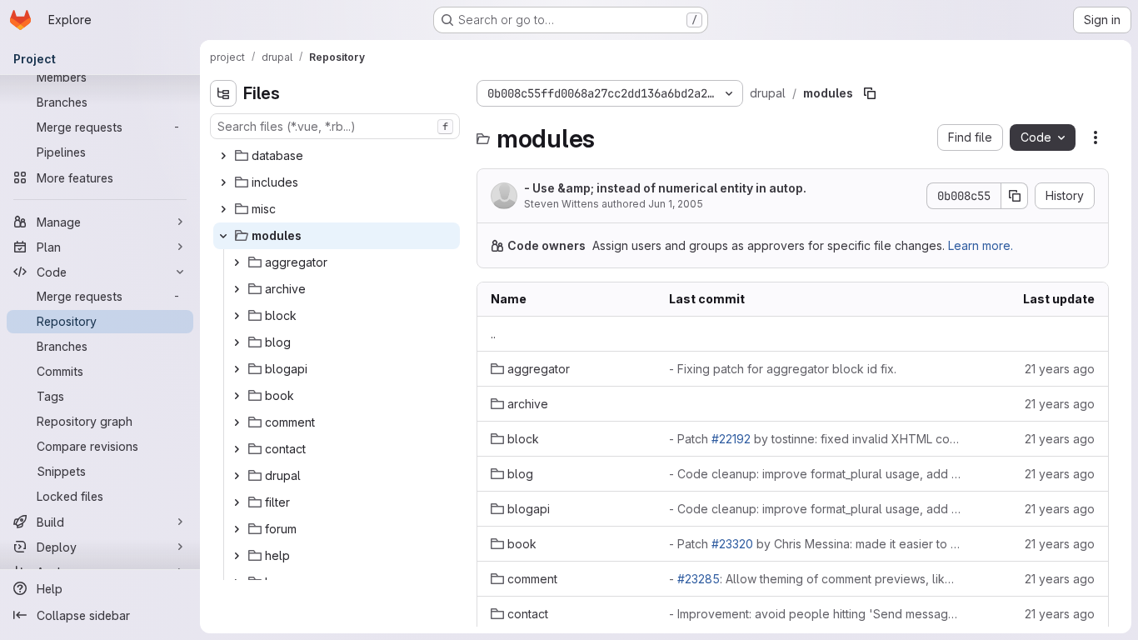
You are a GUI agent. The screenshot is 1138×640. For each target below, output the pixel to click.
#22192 (731, 439)
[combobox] (335, 126)
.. (493, 334)
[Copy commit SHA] (1014, 195)
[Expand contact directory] (237, 449)
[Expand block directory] (237, 316)
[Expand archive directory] (237, 289)
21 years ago (1060, 369)
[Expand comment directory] (237, 422)
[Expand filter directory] (237, 502)
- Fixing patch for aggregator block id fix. (782, 369)
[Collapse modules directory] (223, 236)
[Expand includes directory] (223, 182)
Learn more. (980, 245)
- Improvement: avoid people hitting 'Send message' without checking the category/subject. (815, 614)
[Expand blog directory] (237, 342)
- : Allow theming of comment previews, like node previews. (815, 579)
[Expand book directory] (237, 396)
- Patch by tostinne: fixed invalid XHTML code (815, 439)
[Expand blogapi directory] (237, 369)
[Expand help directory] (237, 556)
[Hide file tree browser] (223, 93)
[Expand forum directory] (237, 529)
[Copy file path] (869, 93)
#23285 (698, 579)
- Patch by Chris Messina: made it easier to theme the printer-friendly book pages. (815, 544)
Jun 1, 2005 (675, 204)
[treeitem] (336, 155)
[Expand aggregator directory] (237, 262)
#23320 (732, 544)
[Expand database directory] (223, 156)
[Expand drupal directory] (237, 476)
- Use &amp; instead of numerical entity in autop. (665, 188)
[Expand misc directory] (223, 209)
